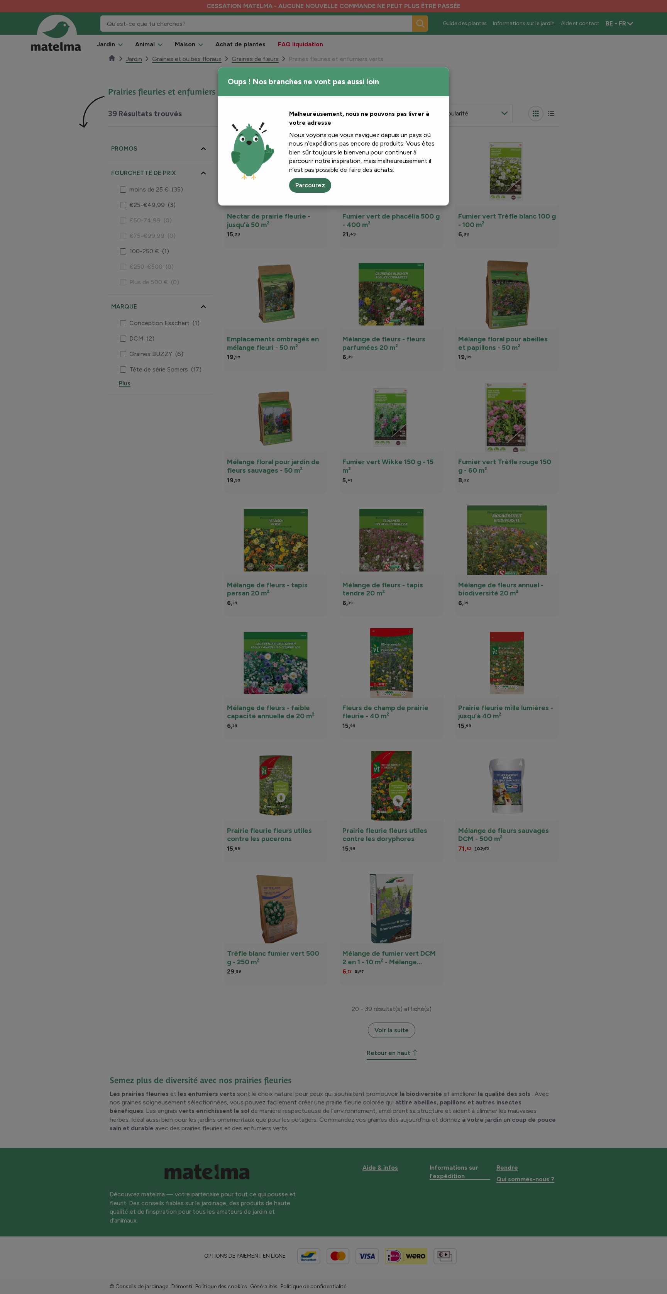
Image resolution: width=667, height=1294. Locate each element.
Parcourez (310, 185)
